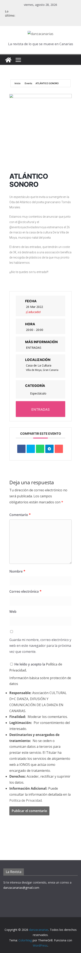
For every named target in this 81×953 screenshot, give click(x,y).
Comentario (20, 514)
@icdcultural (26, 222)
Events (28, 83)
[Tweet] (31, 449)
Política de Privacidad (25, 800)
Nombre (17, 571)
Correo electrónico (25, 591)
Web (12, 611)
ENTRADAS (33, 348)
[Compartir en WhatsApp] (40, 449)
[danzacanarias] (8, 60)
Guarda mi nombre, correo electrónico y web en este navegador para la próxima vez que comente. (40, 645)
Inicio (18, 83)
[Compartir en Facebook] (21, 449)
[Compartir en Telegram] (49, 449)
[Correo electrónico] (59, 449)
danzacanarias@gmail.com (21, 888)
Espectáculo (38, 393)
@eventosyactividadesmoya (28, 227)
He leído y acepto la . (35, 667)
